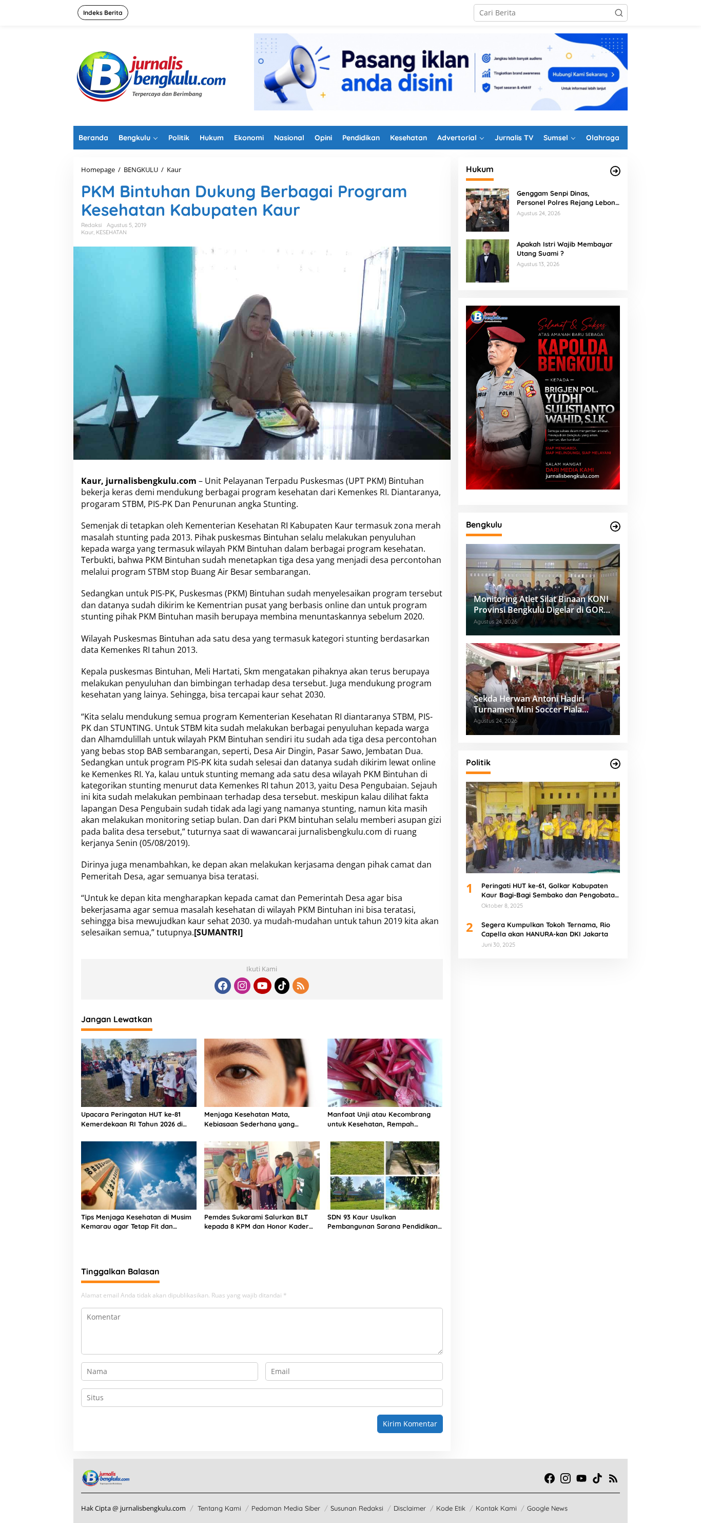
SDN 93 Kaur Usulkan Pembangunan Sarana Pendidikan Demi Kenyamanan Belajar (382, 1222)
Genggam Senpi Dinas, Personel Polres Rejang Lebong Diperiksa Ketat (568, 198)
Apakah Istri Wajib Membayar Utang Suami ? (565, 248)
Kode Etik (450, 1508)
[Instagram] (242, 985)
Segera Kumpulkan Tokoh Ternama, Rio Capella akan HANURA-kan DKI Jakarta (545, 928)
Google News (547, 1508)
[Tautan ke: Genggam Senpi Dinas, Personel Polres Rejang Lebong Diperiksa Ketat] (487, 209)
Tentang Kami (219, 1508)
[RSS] (301, 985)
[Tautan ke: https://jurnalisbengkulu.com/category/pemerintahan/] (615, 526)
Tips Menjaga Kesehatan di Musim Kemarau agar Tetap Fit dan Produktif (136, 1222)
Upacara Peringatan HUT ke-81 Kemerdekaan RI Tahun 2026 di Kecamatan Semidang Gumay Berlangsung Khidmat (132, 1119)
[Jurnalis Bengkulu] (150, 75)
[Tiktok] (282, 985)
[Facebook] (223, 985)
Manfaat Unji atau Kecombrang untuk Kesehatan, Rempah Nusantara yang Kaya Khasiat (379, 1119)
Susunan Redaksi (356, 1508)
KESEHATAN (111, 232)
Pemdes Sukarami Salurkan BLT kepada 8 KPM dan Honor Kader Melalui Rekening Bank (256, 1222)
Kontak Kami (496, 1508)
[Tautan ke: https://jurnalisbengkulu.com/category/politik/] (615, 764)
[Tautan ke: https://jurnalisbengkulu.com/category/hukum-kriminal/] (615, 171)
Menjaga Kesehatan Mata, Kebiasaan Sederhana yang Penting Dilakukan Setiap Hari (252, 1119)
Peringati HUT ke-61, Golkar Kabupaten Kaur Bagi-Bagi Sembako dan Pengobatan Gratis (550, 890)
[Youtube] (262, 985)
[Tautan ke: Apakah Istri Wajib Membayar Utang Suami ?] (487, 260)
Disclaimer (410, 1508)
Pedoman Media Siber (285, 1508)
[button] (619, 13)
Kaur (87, 232)
